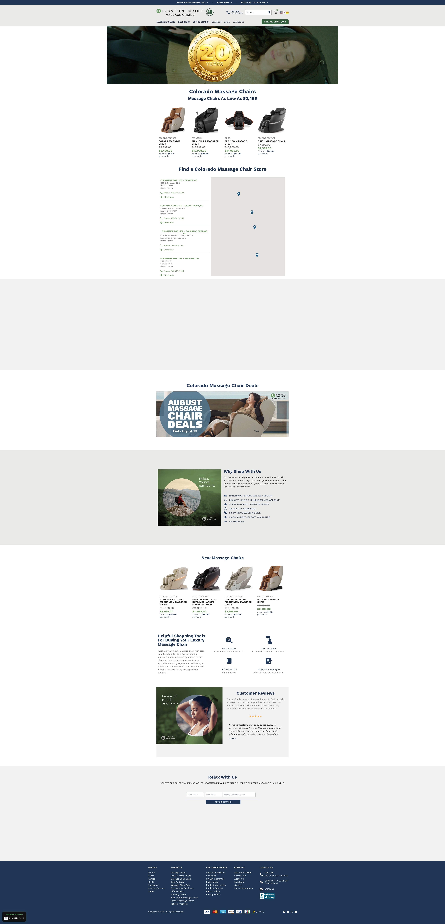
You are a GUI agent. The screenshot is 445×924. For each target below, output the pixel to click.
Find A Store (229, 648)
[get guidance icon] (268, 640)
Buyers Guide (229, 669)
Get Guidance (269, 648)
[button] (252, 212)
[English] (281, 12)
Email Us (270, 889)
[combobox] (256, 12)
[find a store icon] (229, 640)
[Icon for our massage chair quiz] (268, 661)
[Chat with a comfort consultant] (261, 882)
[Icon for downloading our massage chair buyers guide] (229, 661)
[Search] (269, 12)
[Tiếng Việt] (287, 12)
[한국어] (284, 12)
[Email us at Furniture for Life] (261, 889)
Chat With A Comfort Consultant (277, 882)
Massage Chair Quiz (268, 669)
